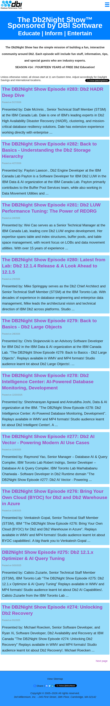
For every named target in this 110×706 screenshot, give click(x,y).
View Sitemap (55, 678)
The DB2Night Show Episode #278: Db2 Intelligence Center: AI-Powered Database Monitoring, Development (48, 381)
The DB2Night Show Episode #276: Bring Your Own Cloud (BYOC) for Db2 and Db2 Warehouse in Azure (54, 497)
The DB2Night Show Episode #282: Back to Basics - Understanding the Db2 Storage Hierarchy (49, 150)
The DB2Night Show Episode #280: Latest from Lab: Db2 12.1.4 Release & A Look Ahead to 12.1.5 (53, 266)
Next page (102, 661)
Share (40, 686)
